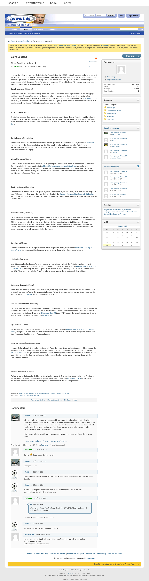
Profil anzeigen (111, 77)
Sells (12, 124)
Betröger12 (116, 146)
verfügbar (46, 315)
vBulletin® (71, 573)
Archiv (127, 564)
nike (30, 393)
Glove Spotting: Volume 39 (118, 138)
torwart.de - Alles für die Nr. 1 (112, 564)
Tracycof (123, 214)
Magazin (12, 3)
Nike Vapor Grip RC (48, 313)
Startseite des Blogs (54, 400)
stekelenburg (44, 393)
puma (34, 393)
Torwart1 (115, 152)
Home (29, 554)
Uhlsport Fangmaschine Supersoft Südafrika (59, 166)
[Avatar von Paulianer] (121, 69)
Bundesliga (111, 108)
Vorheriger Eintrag (38, 400)
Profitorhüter (111, 114)
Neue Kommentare (111, 128)
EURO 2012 (111, 120)
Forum (67, 3)
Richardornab (132, 212)
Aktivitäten (51, 30)
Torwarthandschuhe (32, 395)
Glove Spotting (24, 41)
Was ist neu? (39, 30)
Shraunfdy (115, 214)
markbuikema (116, 158)
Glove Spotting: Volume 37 (118, 156)
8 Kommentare (92, 67)
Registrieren (133, 16)
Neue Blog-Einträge (15, 33)
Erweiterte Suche (135, 33)
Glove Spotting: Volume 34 (118, 144)
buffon (26, 393)
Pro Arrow (122, 212)
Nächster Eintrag (70, 400)
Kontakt (97, 564)
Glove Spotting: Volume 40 (118, 133)
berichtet (90, 143)
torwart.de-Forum (57, 554)
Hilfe (121, 16)
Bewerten (92, 62)
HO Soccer (28, 294)
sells (38, 393)
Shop (53, 3)
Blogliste (37, 33)
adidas (21, 393)
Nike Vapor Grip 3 (74, 378)
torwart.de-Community (96, 554)
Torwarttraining (34, 3)
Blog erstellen (131, 56)
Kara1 (114, 140)
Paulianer (44, 445)
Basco (27, 472)
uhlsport (59, 393)
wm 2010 (65, 393)
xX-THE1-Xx (116, 135)
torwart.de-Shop (41, 554)
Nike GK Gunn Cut (90, 98)
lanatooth (115, 212)
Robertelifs (108, 214)
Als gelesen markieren (114, 80)
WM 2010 (22, 395)
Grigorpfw (107, 212)
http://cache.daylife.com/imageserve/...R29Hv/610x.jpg (45, 441)
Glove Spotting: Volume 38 (118, 150)
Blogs (26, 30)
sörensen (52, 393)
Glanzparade (29, 535)
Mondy (27, 416)
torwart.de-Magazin (75, 554)
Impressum (90, 558)
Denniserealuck (118, 210)
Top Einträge (28, 33)
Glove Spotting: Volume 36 (118, 194)
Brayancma (108, 210)
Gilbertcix (127, 210)
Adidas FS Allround (18, 353)
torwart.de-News (115, 554)
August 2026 (122, 226)
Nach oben (135, 564)
